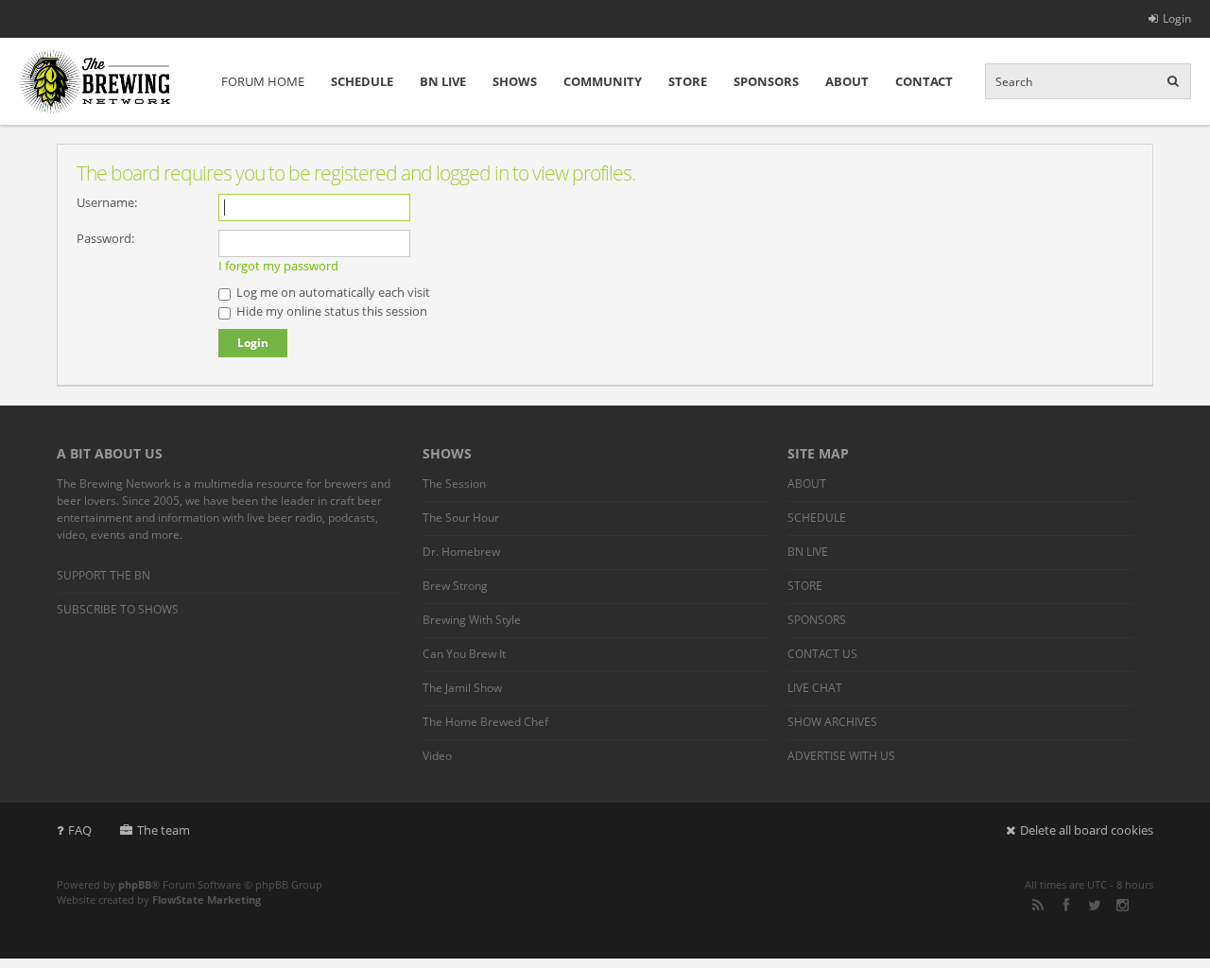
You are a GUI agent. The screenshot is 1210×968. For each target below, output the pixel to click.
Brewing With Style (472, 620)
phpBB (134, 884)
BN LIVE (443, 81)
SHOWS (515, 81)
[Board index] (94, 81)
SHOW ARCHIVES (832, 722)
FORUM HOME (262, 81)
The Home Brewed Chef (485, 722)
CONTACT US (822, 654)
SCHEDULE (362, 81)
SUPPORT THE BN (103, 575)
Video (437, 756)
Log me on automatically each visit (331, 292)
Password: (105, 238)
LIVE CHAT (814, 688)
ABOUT (847, 81)
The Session (454, 483)
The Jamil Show (462, 688)
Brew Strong (455, 586)
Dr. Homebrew (461, 552)
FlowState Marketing (206, 899)
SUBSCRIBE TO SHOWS (118, 609)
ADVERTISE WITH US (841, 756)
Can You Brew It (464, 654)
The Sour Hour (461, 518)
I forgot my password (278, 265)
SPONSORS (766, 81)
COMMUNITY (602, 81)
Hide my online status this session (330, 311)
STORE (687, 81)
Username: (107, 202)
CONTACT (924, 81)
